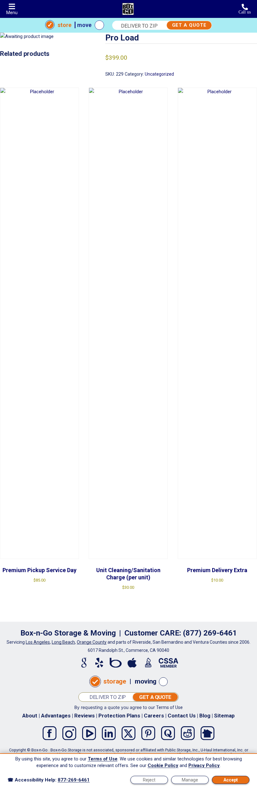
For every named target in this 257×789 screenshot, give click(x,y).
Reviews (84, 715)
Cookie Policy (163, 765)
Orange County (92, 642)
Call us (245, 12)
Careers (154, 715)
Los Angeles (38, 642)
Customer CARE (151, 633)
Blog (204, 715)
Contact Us (182, 715)
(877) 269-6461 (210, 633)
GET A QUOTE (189, 25)
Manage (190, 779)
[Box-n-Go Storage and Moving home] (128, 9)
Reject (149, 779)
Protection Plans (119, 715)
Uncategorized (159, 74)
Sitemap (224, 715)
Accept (230, 779)
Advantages (56, 715)
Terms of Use (169, 707)
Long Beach (63, 642)
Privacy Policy (204, 765)
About (29, 715)
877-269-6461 (74, 780)
